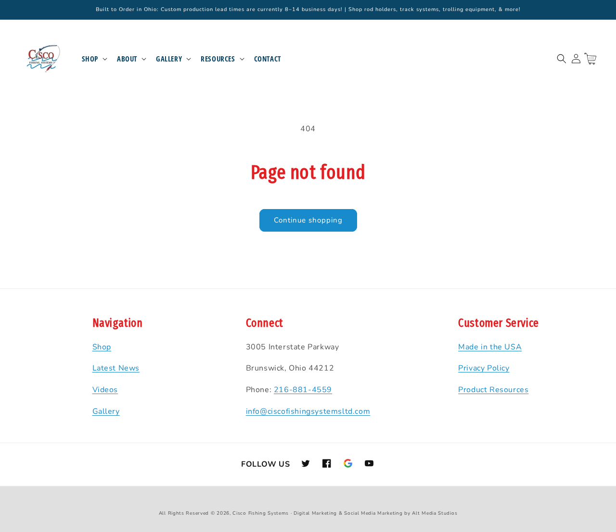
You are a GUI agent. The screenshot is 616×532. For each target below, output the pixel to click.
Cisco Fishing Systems (260, 513)
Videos (105, 389)
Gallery (169, 58)
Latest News (116, 368)
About (127, 58)
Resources (218, 58)
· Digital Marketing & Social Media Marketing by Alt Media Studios (374, 513)
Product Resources (493, 389)
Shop (90, 58)
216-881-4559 (303, 389)
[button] (93, 59)
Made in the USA (490, 347)
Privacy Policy (483, 368)
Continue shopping (308, 220)
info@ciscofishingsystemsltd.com (308, 411)
